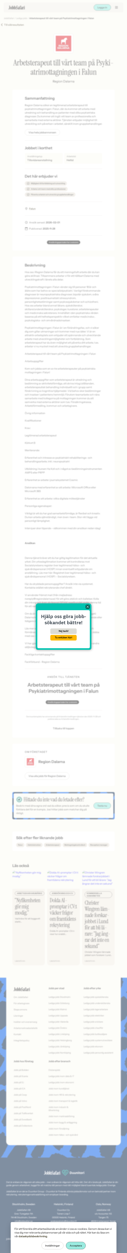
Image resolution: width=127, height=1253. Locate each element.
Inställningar (52, 1245)
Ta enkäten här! (63, 637)
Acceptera (76, 1245)
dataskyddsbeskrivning (33, 1236)
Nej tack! (63, 631)
